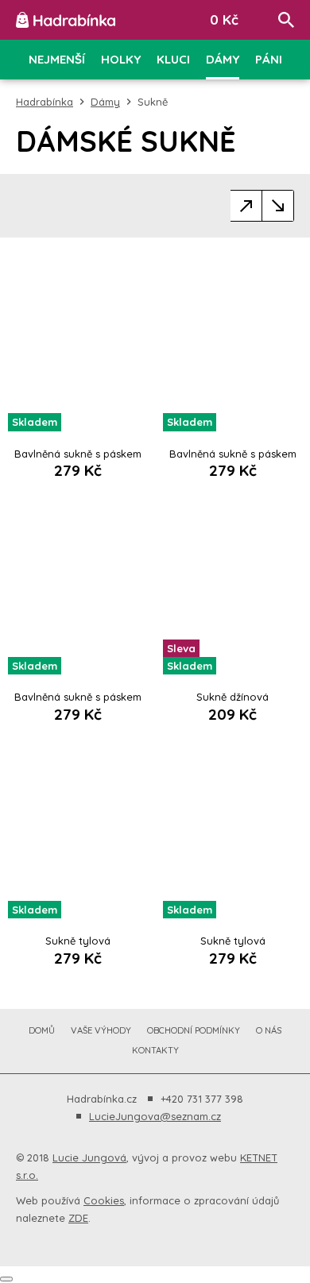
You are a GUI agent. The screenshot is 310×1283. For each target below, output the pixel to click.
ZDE (78, 1218)
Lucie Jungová (89, 1157)
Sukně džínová (232, 696)
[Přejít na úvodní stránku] (65, 20)
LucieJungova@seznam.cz (155, 1116)
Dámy (105, 101)
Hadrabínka (44, 101)
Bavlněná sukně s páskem (77, 453)
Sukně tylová (77, 940)
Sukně (153, 101)
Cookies (103, 1200)
